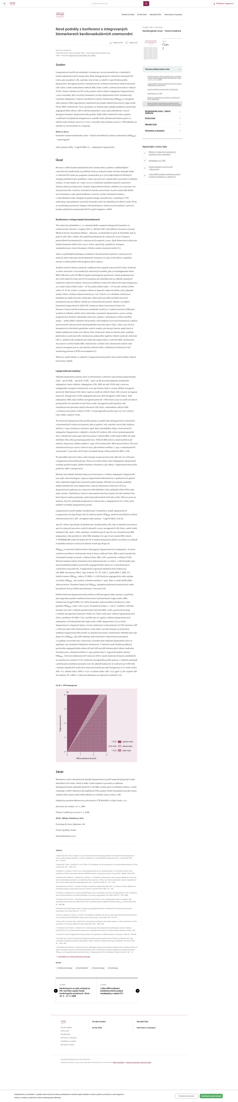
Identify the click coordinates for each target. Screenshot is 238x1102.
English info (133, 43)
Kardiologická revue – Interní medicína (157, 112)
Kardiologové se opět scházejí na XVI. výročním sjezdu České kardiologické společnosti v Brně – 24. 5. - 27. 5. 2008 (75, 992)
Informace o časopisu (173, 14)
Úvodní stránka (128, 14)
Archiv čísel (142, 14)
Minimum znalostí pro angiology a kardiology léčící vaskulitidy (164, 98)
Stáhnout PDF (118, 43)
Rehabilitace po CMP (155, 93)
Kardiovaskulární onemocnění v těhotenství (163, 89)
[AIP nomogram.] (97, 725)
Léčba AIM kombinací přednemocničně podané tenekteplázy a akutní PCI (111, 991)
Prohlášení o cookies (68, 1041)
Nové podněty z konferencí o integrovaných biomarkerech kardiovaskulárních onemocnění (164, 104)
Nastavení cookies (67, 1045)
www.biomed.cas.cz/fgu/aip (80, 956)
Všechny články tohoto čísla (157, 69)
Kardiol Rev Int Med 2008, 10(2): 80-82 (82, 55)
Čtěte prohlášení (118, 1062)
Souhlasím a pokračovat (211, 1096)
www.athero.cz (63, 956)
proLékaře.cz (14, 4)
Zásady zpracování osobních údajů (138, 1062)
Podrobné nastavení (186, 1096)
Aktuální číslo (155, 14)
